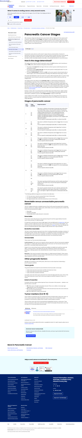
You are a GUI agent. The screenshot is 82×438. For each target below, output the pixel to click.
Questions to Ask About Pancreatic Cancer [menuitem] (14, 54)
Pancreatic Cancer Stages (50, 28)
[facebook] (57, 386)
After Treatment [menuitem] (10, 58)
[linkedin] (59, 386)
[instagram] (55, 386)
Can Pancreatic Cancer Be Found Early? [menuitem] (15, 42)
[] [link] (32, 48)
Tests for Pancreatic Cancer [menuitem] (13, 47)
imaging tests (62, 222)
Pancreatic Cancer (12, 32)
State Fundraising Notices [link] (70, 424)
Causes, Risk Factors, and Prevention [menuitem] (14, 37)
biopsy (53, 225)
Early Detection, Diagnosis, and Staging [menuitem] (14, 40)
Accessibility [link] (51, 424)
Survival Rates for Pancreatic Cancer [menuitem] (15, 51)
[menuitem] (11, 6)
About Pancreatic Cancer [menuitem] (12, 35)
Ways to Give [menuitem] (39, 6)
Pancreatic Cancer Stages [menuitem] (13, 49)
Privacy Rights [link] (31, 424)
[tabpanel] (49, 314)
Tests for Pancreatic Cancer (34, 87)
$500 (29, 17)
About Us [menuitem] (62, 6)
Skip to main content (4, 0)
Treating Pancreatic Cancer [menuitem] (12, 56)
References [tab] (33, 308)
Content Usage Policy (29, 323)
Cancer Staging (32, 88)
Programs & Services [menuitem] (31, 6)
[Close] (73, 10)
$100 (16, 17)
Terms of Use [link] (59, 424)
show (32, 48)
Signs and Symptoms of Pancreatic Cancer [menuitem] (14, 45)
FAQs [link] (8, 424)
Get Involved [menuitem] (45, 6)
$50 (10, 17)
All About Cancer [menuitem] (22, 6)
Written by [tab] (27, 308)
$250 (22, 17)
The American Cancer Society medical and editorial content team (44, 311)
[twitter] (53, 386)
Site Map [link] (14, 424)
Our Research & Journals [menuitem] (54, 6)
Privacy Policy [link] (22, 424)
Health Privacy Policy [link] (41, 424)
